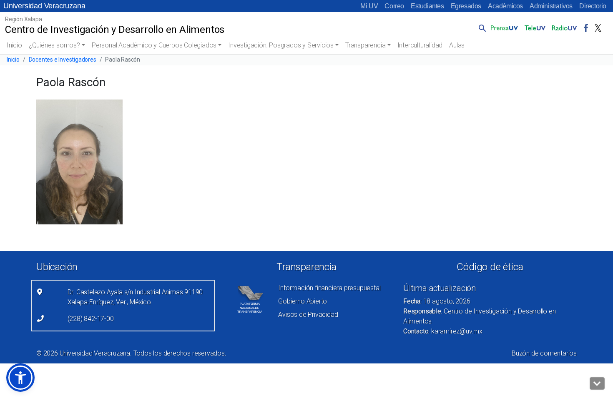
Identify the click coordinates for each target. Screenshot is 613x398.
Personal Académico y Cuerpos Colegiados (154, 45)
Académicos (505, 6)
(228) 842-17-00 (91, 319)
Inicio (14, 45)
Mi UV (369, 6)
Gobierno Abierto (302, 301)
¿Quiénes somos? (54, 45)
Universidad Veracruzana (44, 6)
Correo (394, 6)
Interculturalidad (420, 45)
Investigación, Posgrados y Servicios (281, 45)
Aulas (457, 45)
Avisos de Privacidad (308, 314)
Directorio (592, 6)
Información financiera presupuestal (329, 288)
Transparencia (365, 45)
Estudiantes (427, 6)
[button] (480, 28)
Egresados (466, 6)
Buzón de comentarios (544, 353)
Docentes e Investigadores (62, 59)
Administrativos (551, 6)
